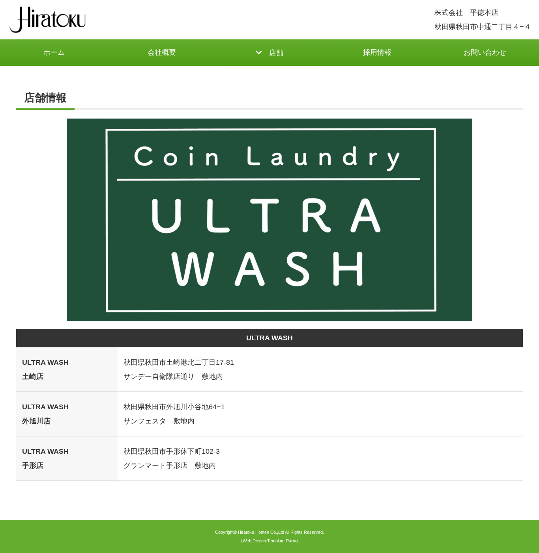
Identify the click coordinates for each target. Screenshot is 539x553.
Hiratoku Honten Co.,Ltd (261, 532)
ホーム (54, 52)
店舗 (276, 53)
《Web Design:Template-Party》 (269, 540)
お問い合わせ (485, 52)
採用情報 (377, 52)
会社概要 (162, 52)
